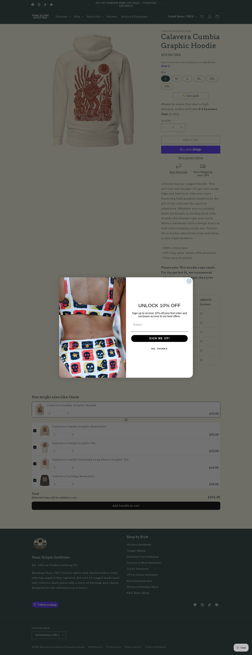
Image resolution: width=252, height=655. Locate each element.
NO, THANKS (159, 349)
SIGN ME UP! (159, 338)
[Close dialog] (189, 281)
